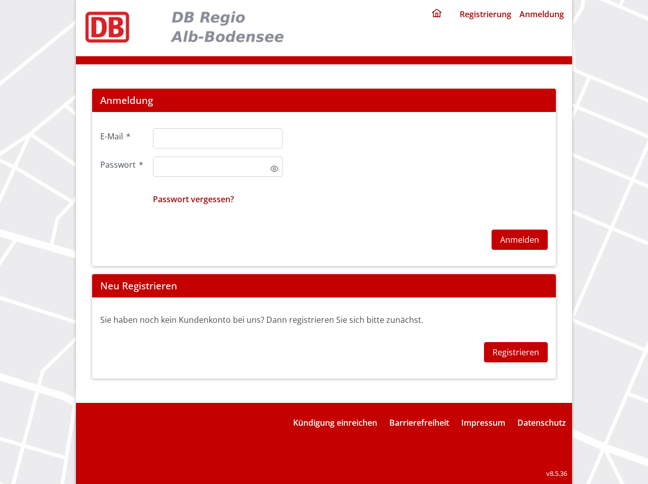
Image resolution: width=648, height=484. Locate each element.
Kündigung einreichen (335, 422)
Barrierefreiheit (419, 422)
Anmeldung (541, 14)
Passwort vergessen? (193, 199)
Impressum (483, 422)
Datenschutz (541, 422)
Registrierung (485, 14)
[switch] (274, 169)
